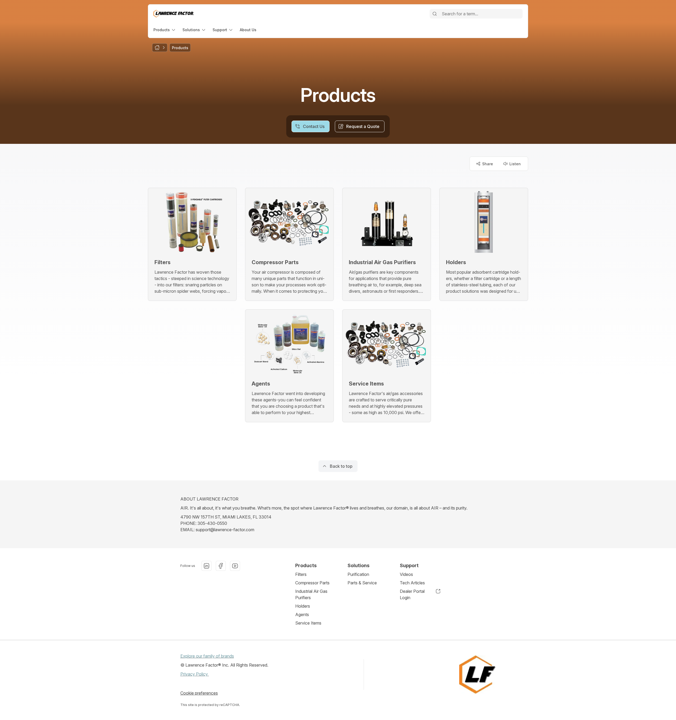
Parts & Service (362, 582)
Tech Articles (412, 582)
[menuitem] (164, 30)
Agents (302, 614)
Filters (301, 574)
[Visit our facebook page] (221, 566)
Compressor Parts (312, 582)
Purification (358, 574)
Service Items (308, 623)
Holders (302, 606)
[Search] (434, 14)
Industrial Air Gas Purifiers (311, 594)
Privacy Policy (194, 674)
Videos (406, 574)
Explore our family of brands (207, 656)
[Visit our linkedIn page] (206, 566)
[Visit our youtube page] (235, 566)
